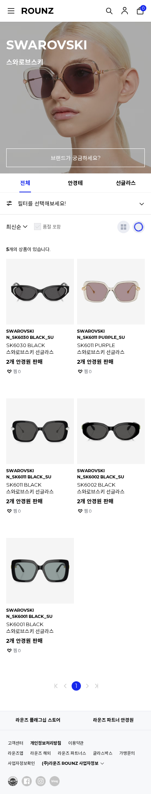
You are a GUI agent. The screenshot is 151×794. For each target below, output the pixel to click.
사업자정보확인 (21, 763)
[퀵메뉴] (10, 11)
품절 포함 (52, 227)
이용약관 (76, 743)
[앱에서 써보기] (138, 227)
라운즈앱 (15, 753)
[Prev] (65, 686)
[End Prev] (56, 686)
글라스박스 (102, 753)
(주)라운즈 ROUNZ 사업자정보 (70, 763)
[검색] (109, 11)
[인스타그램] (41, 781)
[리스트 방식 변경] (123, 227)
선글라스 (126, 183)
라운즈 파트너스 (72, 753)
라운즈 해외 (40, 753)
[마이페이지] (124, 11)
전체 (25, 183)
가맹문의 (127, 753)
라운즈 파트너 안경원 (113, 720)
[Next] (87, 686)
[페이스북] (27, 781)
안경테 (75, 183)
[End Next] (96, 686)
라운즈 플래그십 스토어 (37, 720)
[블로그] (55, 781)
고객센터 (15, 743)
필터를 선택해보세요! (42, 203)
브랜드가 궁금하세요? (76, 158)
